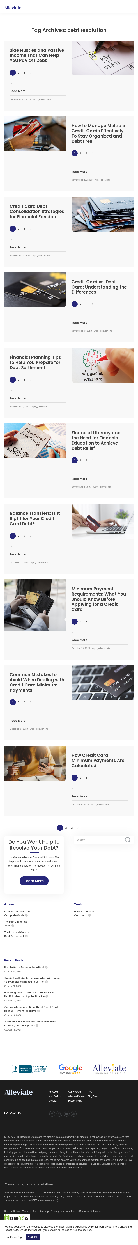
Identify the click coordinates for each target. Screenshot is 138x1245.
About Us (53, 1091)
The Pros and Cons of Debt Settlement (17, 934)
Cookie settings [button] (14, 1237)
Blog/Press (93, 1096)
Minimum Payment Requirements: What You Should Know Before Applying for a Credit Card (99, 599)
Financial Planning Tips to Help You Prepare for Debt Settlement (35, 362)
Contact (52, 1100)
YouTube (74, 1114)
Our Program (74, 1091)
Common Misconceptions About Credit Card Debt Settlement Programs (31, 1009)
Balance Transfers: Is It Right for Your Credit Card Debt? (35, 518)
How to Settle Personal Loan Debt (24, 967)
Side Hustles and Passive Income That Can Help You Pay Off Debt (37, 55)
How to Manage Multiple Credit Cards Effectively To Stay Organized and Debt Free (98, 133)
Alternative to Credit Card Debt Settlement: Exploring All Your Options (30, 1023)
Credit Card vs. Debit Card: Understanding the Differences (99, 287)
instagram (59, 1114)
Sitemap (44, 1211)
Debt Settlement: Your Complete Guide (17, 913)
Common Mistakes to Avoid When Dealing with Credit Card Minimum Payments (37, 682)
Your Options (55, 1096)
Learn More (34, 880)
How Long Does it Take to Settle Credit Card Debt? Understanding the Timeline (30, 994)
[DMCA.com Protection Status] (17, 1218)
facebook (52, 1114)
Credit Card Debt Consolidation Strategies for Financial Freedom (37, 211)
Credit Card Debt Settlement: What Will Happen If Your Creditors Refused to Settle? (33, 979)
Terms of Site (29, 1211)
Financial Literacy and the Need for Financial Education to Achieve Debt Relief (96, 440)
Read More (18, 91)
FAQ (90, 1091)
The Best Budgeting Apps (15, 923)
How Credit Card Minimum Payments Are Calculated (98, 760)
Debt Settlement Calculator (84, 913)
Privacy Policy (75, 1100)
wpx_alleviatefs (42, 99)
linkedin (67, 1114)
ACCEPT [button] (32, 1237)
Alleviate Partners (77, 1096)
